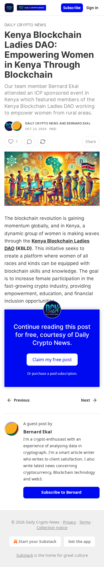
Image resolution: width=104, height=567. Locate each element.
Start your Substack (38, 541)
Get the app (79, 541)
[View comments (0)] (29, 141)
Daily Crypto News (25, 24)
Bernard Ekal (78, 123)
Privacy (69, 522)
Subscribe (72, 7)
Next (85, 400)
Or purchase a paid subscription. (52, 373)
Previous (21, 400)
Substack (24, 555)
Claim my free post (52, 359)
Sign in (92, 7)
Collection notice (52, 527)
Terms (85, 522)
